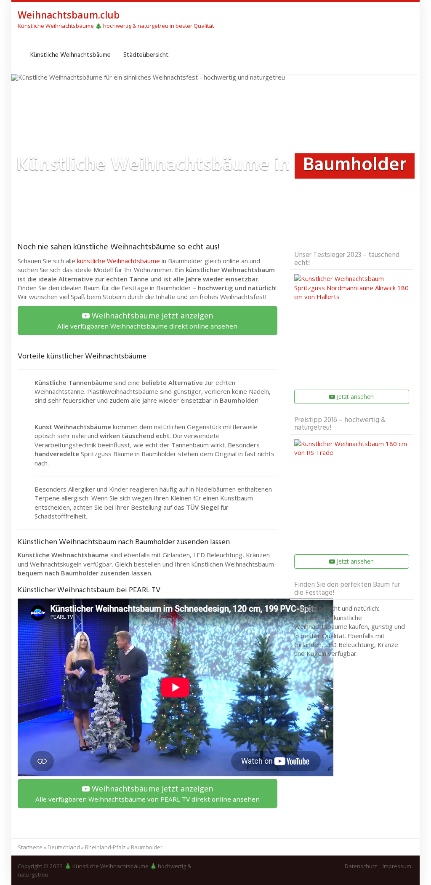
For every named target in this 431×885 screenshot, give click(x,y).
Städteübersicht (146, 55)
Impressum (397, 866)
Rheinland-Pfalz (105, 847)
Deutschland (64, 847)
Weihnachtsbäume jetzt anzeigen (147, 320)
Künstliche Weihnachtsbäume (70, 55)
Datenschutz (361, 866)
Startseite (30, 847)
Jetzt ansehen (354, 397)
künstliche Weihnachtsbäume (118, 261)
